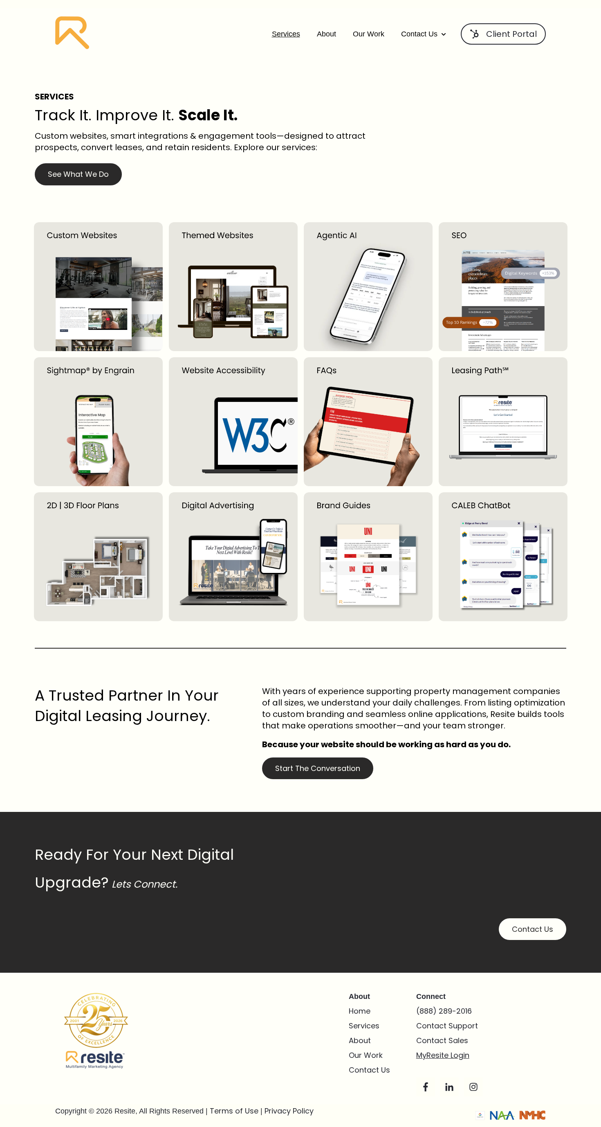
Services (286, 34)
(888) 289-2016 (444, 1011)
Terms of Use (235, 1111)
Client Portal (511, 34)
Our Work (368, 34)
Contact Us (419, 34)
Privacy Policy (289, 1111)
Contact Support (447, 1026)
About (326, 34)
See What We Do (78, 174)
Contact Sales (443, 1040)
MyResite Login (442, 1055)
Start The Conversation (317, 768)
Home (359, 1011)
